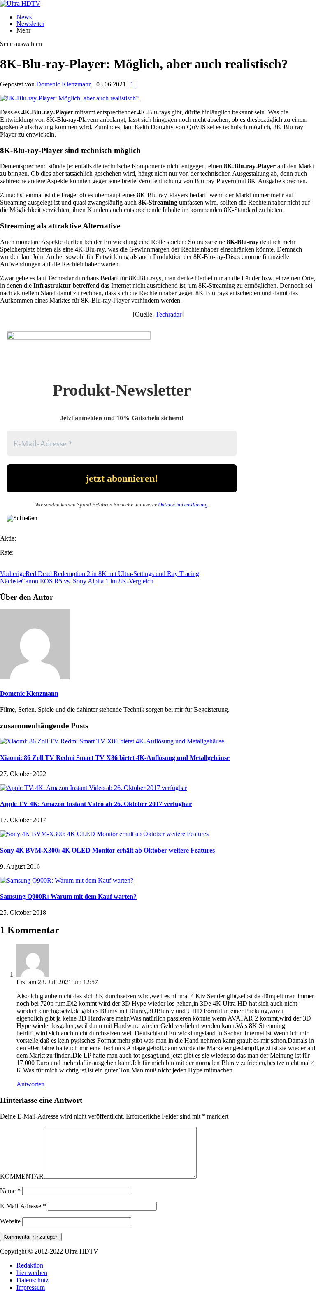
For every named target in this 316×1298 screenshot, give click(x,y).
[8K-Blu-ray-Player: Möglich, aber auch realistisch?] (69, 98)
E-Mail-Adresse (23, 1205)
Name (10, 1190)
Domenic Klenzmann (64, 84)
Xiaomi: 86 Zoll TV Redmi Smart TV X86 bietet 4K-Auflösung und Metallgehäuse (115, 757)
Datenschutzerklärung (183, 504)
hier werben (31, 1272)
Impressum (30, 1287)
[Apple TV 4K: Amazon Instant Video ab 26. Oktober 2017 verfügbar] (93, 787)
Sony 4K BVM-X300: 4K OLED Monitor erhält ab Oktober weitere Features (107, 850)
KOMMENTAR (22, 1176)
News (24, 17)
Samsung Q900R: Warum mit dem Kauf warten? (68, 896)
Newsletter (30, 23)
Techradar (168, 314)
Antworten (30, 1084)
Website (10, 1221)
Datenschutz (32, 1280)
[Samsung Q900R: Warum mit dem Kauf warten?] (66, 880)
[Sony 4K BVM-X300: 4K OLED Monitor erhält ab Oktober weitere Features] (104, 833)
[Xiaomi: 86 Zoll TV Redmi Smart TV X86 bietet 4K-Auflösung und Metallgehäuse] (112, 741)
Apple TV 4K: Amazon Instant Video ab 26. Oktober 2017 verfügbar (96, 803)
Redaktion (29, 1265)
